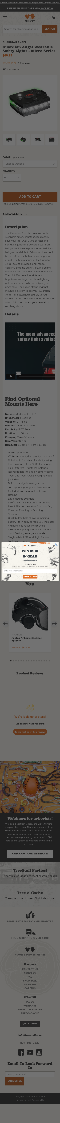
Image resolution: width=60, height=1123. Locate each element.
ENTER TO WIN (30, 577)
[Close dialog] (57, 544)
